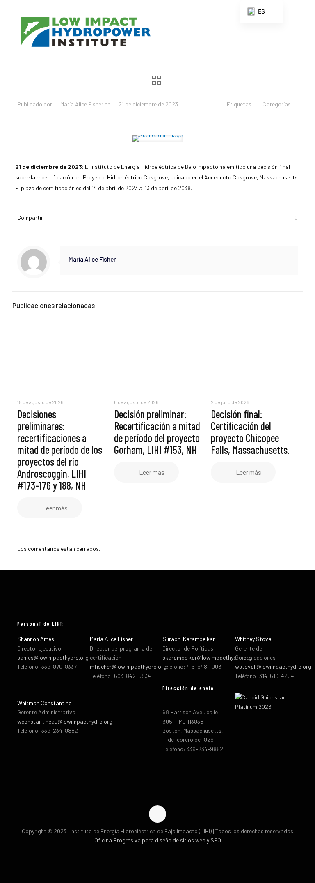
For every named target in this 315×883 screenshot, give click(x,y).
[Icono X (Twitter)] (158, 853)
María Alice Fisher (81, 104)
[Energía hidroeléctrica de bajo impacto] (85, 31)
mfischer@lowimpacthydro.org (128, 666)
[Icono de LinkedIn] (166, 853)
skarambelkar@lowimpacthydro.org (207, 657)
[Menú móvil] (302, 31)
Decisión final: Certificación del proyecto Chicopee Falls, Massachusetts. (250, 431)
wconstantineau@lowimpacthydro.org (64, 721)
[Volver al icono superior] (157, 814)
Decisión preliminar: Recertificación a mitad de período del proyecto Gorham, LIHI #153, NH (157, 431)
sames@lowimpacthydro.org (53, 657)
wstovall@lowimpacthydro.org (273, 666)
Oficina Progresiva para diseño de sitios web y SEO (157, 840)
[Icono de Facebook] (149, 853)
